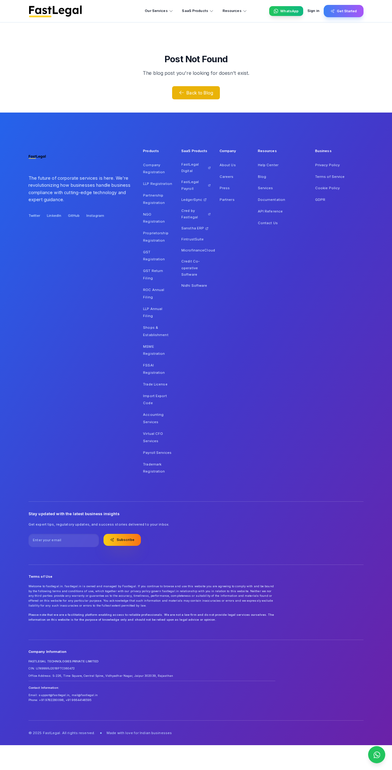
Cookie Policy (327, 188)
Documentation (271, 199)
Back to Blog (200, 92)
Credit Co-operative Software (190, 268)
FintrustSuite (192, 239)
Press (225, 188)
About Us (228, 165)
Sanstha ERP (192, 228)
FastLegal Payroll (190, 185)
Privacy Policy (327, 165)
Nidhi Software (194, 285)
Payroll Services (157, 452)
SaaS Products (195, 11)
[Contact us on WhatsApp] (376, 754)
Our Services (156, 11)
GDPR (320, 199)
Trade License (155, 384)
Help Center (268, 165)
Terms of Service (330, 176)
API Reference (270, 211)
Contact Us (268, 223)
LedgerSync (191, 199)
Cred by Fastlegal (189, 214)
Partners (227, 199)
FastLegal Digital (190, 167)
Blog (262, 176)
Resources (232, 11)
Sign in (313, 11)
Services (265, 188)
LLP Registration (157, 184)
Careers (227, 176)
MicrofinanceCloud (196, 250)
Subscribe (125, 540)
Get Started (347, 11)
